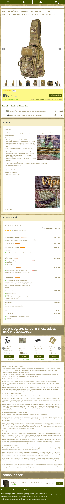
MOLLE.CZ (5, 7)
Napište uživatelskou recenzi (52, 228)
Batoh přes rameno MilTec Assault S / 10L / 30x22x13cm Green (28, 483)
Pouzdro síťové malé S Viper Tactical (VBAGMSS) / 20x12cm (27, 111)
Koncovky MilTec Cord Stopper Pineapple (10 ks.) (8, 348)
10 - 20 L (19, 7)
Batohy (12, 7)
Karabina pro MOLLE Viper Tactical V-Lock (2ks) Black (25, 115)
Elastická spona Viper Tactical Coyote (53, 348)
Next (59, 49)
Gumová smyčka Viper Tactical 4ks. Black (38, 348)
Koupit (59, 483)
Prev (3, 49)
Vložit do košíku (55, 95)
